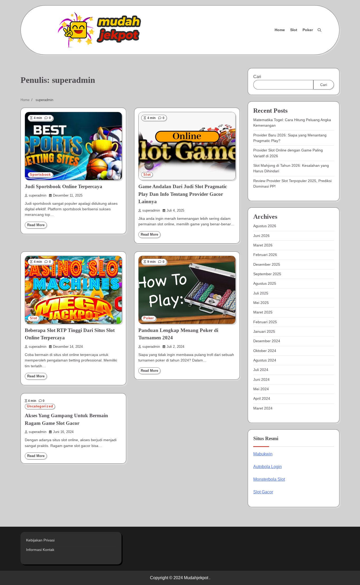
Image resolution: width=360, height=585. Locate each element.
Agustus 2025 (264, 283)
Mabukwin (263, 454)
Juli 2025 (260, 293)
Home (280, 30)
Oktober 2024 (264, 351)
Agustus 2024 (264, 360)
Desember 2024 (266, 341)
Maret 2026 (263, 245)
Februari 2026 (265, 255)
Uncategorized (40, 406)
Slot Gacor (263, 492)
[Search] (319, 30)
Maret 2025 (263, 312)
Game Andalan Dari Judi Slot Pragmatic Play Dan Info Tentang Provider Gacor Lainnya (182, 194)
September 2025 (267, 274)
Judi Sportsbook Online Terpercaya (63, 186)
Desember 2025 (266, 264)
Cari (257, 76)
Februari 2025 (265, 322)
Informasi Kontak (40, 550)
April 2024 (261, 398)
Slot (293, 30)
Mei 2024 (261, 389)
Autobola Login (267, 466)
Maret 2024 (263, 408)
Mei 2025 (261, 303)
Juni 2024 (261, 379)
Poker (308, 30)
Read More (36, 225)
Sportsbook (40, 175)
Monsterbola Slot (269, 479)
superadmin (37, 195)
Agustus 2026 (264, 226)
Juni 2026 (261, 236)
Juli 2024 (260, 370)
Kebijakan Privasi (40, 540)
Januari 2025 (264, 331)
